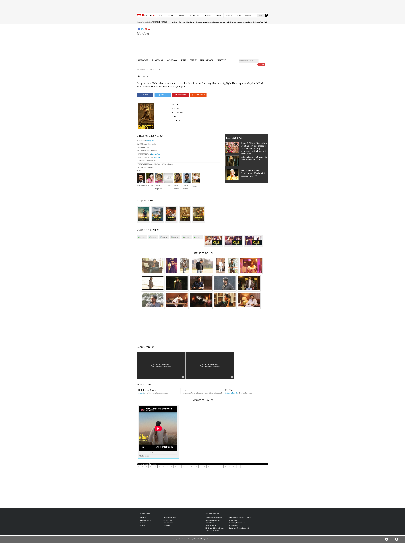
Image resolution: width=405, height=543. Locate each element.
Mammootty (141, 185)
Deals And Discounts (212, 531)
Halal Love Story (147, 390)
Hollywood (157, 60)
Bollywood (143, 60)
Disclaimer (166, 525)
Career (181, 15)
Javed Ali (156, 157)
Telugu (193, 60)
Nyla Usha (150, 185)
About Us (143, 517)
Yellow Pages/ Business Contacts (240, 517)
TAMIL (183, 60)
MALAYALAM (148, 69)
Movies (208, 15)
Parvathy (235, 393)
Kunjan (194, 186)
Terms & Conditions (170, 517)
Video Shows (209, 523)
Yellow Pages (194, 15)
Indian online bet (210, 525)
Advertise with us (159, 22)
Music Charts (206, 60)
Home (161, 15)
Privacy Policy (168, 520)
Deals (218, 15)
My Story (230, 390)
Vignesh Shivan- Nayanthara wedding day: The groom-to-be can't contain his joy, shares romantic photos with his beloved (254, 148)
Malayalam (172, 60)
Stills (174, 104)
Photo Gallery (233, 520)
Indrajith (141, 393)
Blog (239, 15)
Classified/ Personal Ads (237, 523)
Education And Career (212, 520)
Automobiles (233, 525)
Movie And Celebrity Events (214, 528)
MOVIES (139, 69)
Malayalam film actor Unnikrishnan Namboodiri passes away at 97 (253, 173)
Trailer (175, 120)
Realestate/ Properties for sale (239, 528)
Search (261, 64)
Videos (229, 15)
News (170, 15)
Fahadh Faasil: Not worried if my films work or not (254, 158)
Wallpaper (177, 112)
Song (174, 116)
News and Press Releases (213, 517)
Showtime (222, 60)
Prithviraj (228, 393)
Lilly (184, 390)
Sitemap (142, 525)
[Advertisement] (202, 5)
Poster (175, 108)
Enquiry (142, 523)
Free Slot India (168, 523)
